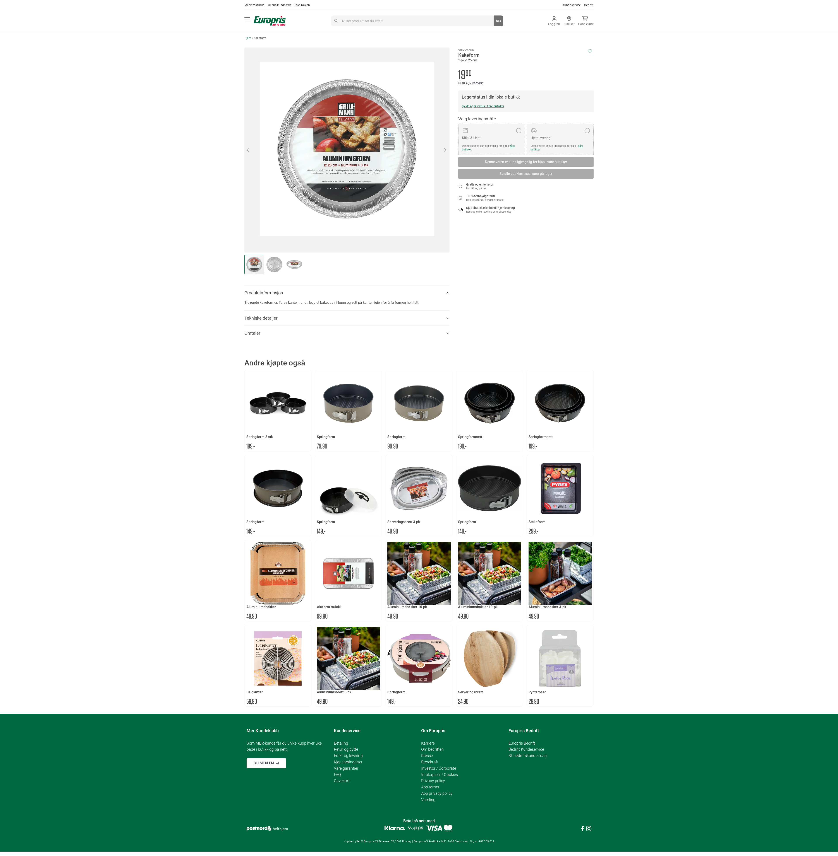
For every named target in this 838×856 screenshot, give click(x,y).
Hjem (247, 37)
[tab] (347, 292)
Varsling (428, 799)
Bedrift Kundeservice (526, 749)
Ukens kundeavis (279, 5)
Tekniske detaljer (261, 318)
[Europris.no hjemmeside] (270, 21)
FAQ (337, 774)
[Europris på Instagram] (588, 829)
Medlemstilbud (254, 5)
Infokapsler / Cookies (439, 774)
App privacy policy (437, 793)
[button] (248, 150)
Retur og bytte (346, 749)
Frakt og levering (348, 755)
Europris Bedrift (521, 743)
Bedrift (589, 5)
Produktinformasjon (263, 292)
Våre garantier (346, 768)
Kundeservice (571, 5)
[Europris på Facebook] (582, 829)
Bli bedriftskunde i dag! (528, 755)
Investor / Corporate (438, 768)
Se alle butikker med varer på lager (526, 174)
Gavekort (342, 780)
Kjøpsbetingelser (348, 762)
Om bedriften (432, 749)
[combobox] (417, 20)
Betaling (341, 743)
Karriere (428, 743)
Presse (427, 755)
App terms (430, 787)
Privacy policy (433, 780)
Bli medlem (264, 763)
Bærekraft (429, 762)
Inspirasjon (302, 5)
